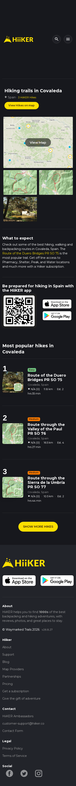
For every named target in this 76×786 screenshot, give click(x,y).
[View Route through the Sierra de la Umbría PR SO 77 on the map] (18, 492)
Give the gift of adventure (21, 698)
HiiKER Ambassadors (17, 716)
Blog (5, 662)
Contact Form (12, 731)
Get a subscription (15, 691)
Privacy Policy (12, 748)
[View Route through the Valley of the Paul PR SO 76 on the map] (18, 438)
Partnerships (11, 676)
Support (8, 654)
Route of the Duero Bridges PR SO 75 (30, 253)
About (6, 647)
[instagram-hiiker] (38, 773)
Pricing (7, 684)
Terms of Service (14, 756)
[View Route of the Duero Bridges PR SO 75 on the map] (18, 387)
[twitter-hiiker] (24, 773)
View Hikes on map (21, 105)
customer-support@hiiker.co (23, 723)
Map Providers (13, 669)
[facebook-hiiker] (9, 773)
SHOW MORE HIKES (38, 526)
